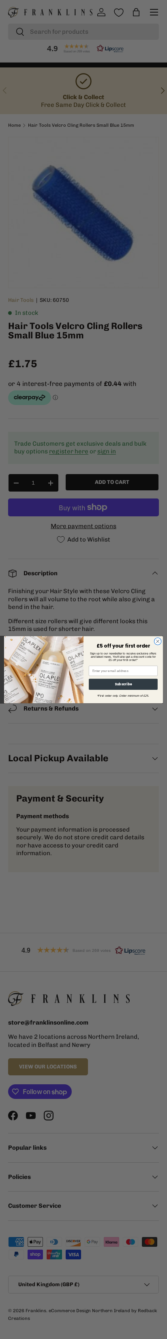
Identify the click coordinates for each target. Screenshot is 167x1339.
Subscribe (123, 684)
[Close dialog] (157, 641)
